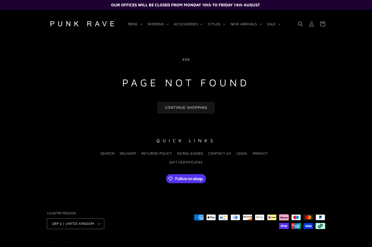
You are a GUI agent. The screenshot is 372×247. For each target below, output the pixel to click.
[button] (134, 24)
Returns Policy (156, 153)
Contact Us (219, 153)
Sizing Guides (190, 153)
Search (107, 153)
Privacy (260, 153)
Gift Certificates (186, 162)
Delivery (128, 153)
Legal (241, 153)
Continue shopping (186, 107)
